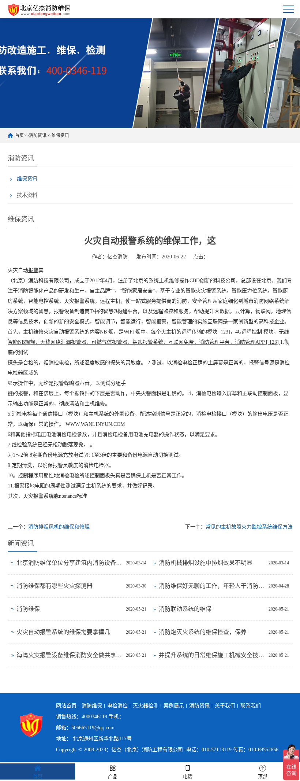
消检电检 (59, 362)
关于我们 (225, 705)
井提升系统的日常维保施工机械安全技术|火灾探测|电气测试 (212, 655)
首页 (19, 135)
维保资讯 (60, 135)
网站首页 (66, 705)
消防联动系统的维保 (185, 609)
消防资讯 (37, 135)
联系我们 (250, 705)
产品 (112, 776)
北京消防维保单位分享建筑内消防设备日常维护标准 (69, 563)
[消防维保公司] (39, 9)
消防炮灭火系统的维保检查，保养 (203, 632)
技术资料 (27, 195)
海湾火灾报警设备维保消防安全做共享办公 (69, 655)
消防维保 (28, 609)
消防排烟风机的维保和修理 (59, 527)
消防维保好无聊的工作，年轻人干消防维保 (212, 586)
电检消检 (117, 705)
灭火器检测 (145, 705)
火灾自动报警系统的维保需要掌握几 (63, 632)
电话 (187, 776)
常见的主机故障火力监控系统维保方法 (249, 527)
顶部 (262, 776)
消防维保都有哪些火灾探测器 (54, 586)
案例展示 (174, 705)
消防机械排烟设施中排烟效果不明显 (205, 563)
